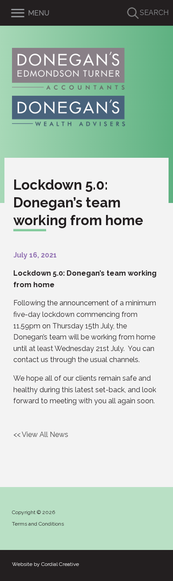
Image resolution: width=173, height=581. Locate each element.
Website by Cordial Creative (45, 564)
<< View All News (40, 434)
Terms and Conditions (38, 524)
